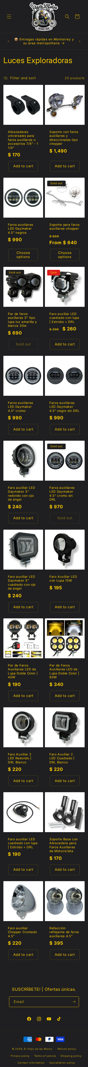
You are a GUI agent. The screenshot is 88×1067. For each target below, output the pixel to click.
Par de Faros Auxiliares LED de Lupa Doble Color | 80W (64, 671)
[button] (9, 17)
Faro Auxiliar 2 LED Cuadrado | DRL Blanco (62, 758)
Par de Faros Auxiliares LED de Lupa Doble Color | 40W (23, 671)
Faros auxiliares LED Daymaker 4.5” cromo (20, 407)
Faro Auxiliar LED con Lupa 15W (63, 578)
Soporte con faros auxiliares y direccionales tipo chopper (63, 137)
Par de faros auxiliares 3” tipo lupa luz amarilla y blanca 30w (22, 319)
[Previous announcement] (8, 41)
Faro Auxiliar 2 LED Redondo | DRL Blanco (20, 758)
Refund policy (67, 1048)
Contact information (31, 1062)
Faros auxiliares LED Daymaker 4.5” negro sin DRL (64, 407)
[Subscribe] (74, 1001)
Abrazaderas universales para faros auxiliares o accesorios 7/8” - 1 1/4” (23, 140)
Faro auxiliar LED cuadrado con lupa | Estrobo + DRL (64, 318)
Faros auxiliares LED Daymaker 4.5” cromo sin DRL (62, 493)
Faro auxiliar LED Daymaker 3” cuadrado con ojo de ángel (22, 582)
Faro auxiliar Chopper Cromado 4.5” (22, 932)
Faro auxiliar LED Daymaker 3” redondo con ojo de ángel (21, 493)
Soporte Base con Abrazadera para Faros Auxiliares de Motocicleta (63, 845)
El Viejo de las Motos (38, 1048)
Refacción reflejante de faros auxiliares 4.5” (64, 932)
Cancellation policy (62, 1062)
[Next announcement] (80, 41)
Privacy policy (20, 1055)
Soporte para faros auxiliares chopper (64, 226)
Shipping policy (71, 1055)
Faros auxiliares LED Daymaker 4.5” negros (20, 228)
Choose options (23, 254)
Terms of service (45, 1055)
